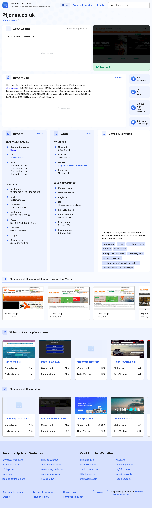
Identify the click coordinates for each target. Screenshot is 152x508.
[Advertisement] (46, 61)
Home (65, 5)
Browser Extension (82, 5)
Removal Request (73, 496)
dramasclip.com (88, 478)
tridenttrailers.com (88, 361)
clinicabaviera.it (49, 459)
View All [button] (118, 77)
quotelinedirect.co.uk (53, 418)
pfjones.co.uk (9, 20)
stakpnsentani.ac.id (51, 464)
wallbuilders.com (89, 469)
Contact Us (100, 493)
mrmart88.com (88, 464)
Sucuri (13, 150)
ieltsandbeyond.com (52, 469)
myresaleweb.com (12, 459)
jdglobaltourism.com (13, 478)
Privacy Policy (41, 496)
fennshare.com (10, 464)
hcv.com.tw (47, 478)
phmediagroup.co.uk (17, 418)
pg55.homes (123, 469)
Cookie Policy (71, 492)
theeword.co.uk (123, 418)
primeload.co (87, 459)
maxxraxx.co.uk (50, 361)
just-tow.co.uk (13, 361)
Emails (100, 5)
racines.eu (8, 474)
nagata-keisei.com (51, 474)
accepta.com (85, 418)
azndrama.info (124, 474)
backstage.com (124, 464)
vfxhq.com (8, 469)
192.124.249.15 (17, 157)
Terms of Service (43, 492)
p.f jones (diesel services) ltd (72, 165)
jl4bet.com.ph (87, 474)
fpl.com (120, 459)
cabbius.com (123, 478)
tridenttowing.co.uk (125, 361)
